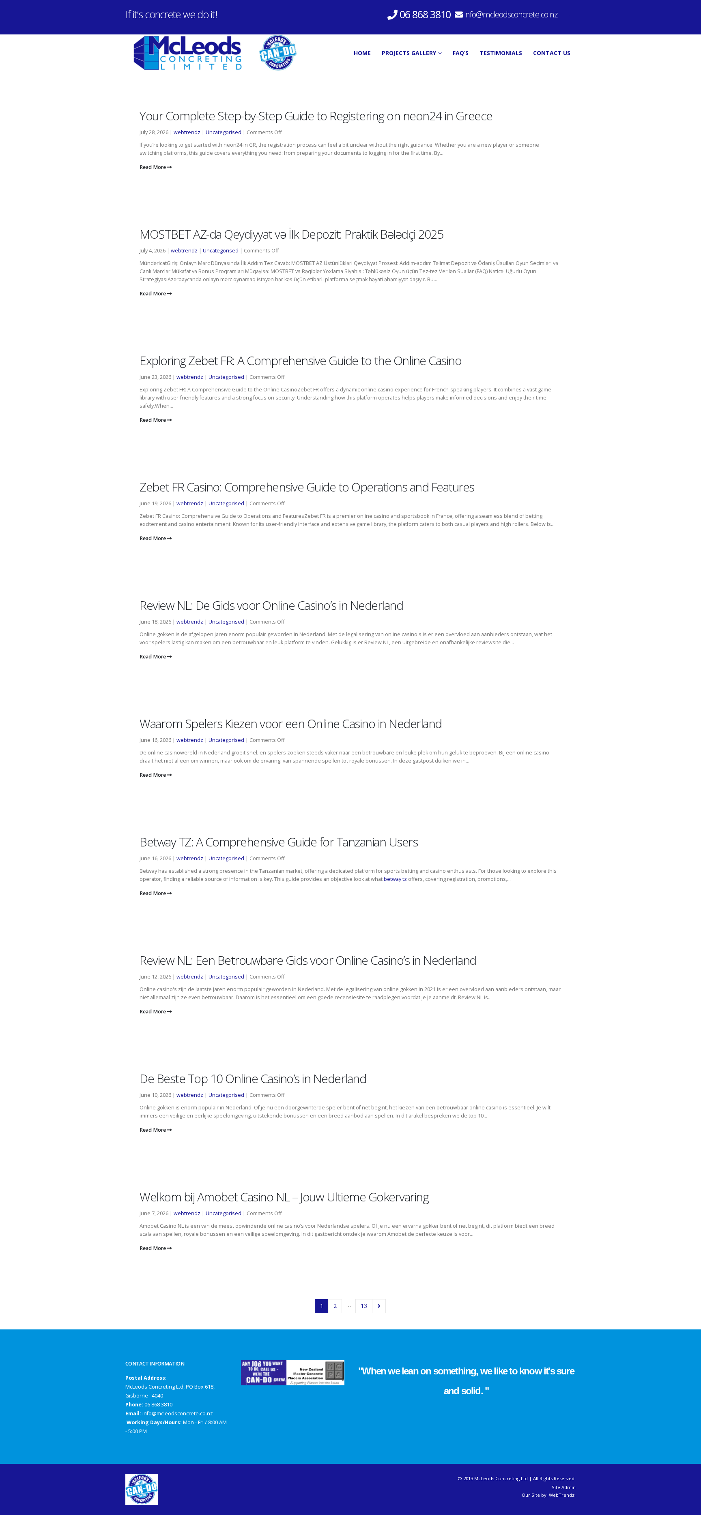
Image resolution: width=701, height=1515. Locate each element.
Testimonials (501, 53)
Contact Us (551, 53)
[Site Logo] (211, 52)
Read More (153, 167)
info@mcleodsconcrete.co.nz (510, 14)
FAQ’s (461, 53)
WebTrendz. (562, 1495)
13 (364, 1306)
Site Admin (564, 1487)
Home (362, 53)
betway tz (395, 879)
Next (379, 1306)
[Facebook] (569, 17)
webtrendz (187, 132)
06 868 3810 (158, 1404)
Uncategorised (223, 132)
